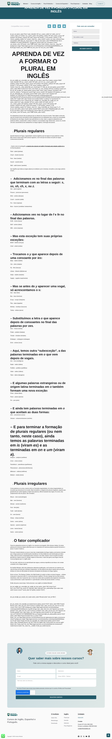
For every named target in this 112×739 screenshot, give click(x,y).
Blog (90, 3)
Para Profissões (48, 3)
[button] (49, 26)
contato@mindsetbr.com (84, 728)
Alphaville (80, 717)
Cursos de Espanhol (62, 3)
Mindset (25, 3)
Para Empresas (75, 3)
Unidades (85, 3)
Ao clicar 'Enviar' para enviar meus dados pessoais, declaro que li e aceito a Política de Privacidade (44, 688)
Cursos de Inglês (36, 3)
